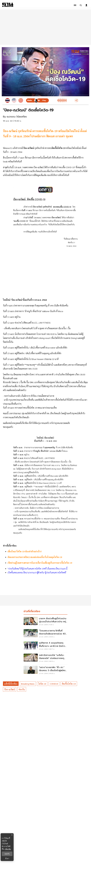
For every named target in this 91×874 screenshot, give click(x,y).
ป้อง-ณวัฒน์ (9, 689)
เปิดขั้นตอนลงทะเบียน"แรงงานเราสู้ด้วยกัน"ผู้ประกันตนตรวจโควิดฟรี (37, 572)
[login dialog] (86, 5)
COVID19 (54, 683)
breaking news (27, 683)
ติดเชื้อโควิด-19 (69, 683)
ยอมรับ (7, 854)
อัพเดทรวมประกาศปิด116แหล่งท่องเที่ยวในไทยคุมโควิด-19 (35, 557)
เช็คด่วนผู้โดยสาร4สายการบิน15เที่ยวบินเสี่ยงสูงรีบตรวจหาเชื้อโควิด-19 (40, 562)
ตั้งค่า (7, 858)
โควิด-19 (42, 683)
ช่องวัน (22, 689)
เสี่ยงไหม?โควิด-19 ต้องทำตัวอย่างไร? (25, 551)
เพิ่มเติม (8, 849)
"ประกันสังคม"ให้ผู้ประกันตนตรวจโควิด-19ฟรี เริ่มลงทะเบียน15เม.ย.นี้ (37, 568)
